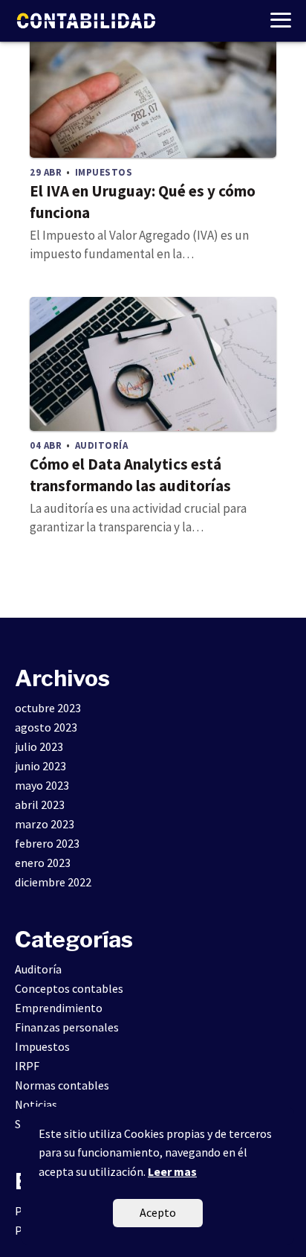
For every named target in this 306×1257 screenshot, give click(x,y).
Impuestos (42, 1046)
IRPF (27, 1065)
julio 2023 (39, 746)
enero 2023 (43, 862)
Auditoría (38, 969)
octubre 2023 (48, 707)
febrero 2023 (47, 843)
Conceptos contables (69, 988)
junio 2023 (40, 765)
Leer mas (172, 1171)
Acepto (158, 1212)
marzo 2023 (44, 823)
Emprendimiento (58, 1007)
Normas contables (62, 1085)
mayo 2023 (42, 785)
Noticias (36, 1104)
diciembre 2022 (53, 881)
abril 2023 (40, 804)
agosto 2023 (46, 727)
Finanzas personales (67, 1027)
